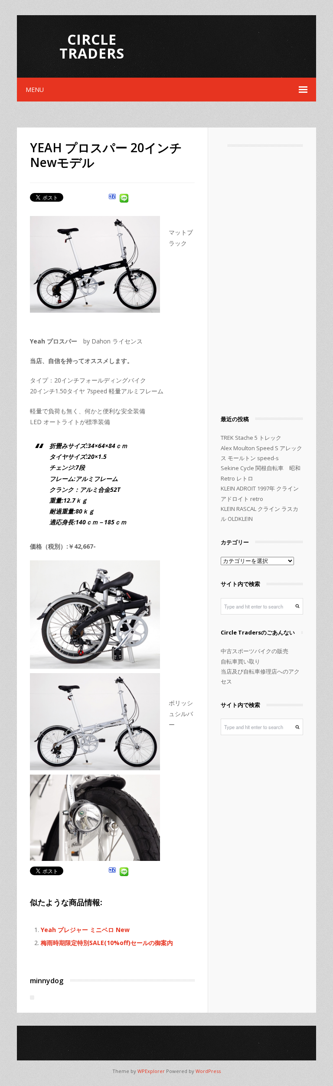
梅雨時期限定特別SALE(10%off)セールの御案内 (107, 943)
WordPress (208, 1071)
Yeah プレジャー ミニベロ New (85, 930)
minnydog (46, 980)
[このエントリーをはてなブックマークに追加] (112, 199)
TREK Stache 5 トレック (251, 438)
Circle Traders (91, 46)
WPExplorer (151, 1071)
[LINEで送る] (124, 199)
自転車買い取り (240, 661)
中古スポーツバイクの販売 (254, 651)
